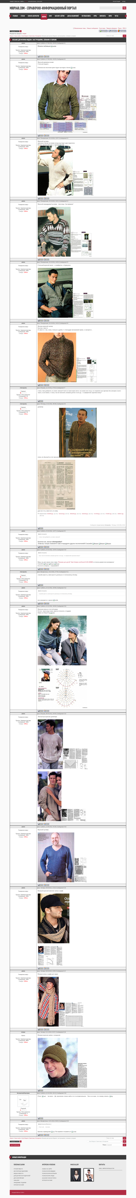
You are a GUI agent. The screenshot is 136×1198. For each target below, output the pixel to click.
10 (65, 550)
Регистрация (116, 1)
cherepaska (23, 388)
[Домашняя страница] (46, 56)
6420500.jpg (50, 513)
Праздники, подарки (20, 1182)
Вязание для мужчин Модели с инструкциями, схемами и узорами (59, 36)
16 (65, 888)
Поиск (120, 28)
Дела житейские (19, 1178)
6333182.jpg (85, 513)
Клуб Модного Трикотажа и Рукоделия (31, 36)
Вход (123, 1)
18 (65, 1032)
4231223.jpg (62, 513)
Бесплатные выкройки (21, 1171)
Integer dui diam (19, 1184)
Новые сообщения (92, 28)
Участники (102, 28)
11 (67, 572)
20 (68, 1121)
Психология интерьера (49, 1173)
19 (65, 1093)
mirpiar (24, 33)
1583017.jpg (120, 513)
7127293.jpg (97, 513)
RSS (26, 1)
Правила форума (111, 28)
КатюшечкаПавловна (23, 1093)
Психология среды (48, 1175)
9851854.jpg (73, 513)
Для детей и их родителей (22, 1175)
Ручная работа (18, 1168)
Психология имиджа (48, 1171)
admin (23, 43)
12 (65, 588)
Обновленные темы (80, 28)
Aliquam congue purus (49, 1178)
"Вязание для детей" (64, 562)
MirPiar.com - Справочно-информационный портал (43, 8)
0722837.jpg (109, 513)
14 (65, 713)
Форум (11, 36)
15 (65, 827)
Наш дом (16, 1180)
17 (65, 971)
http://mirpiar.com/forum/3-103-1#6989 (82, 562)
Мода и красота (18, 1173)
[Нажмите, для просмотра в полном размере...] (78, 457)
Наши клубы (17, 36)
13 (65, 606)
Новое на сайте (47, 1168)
